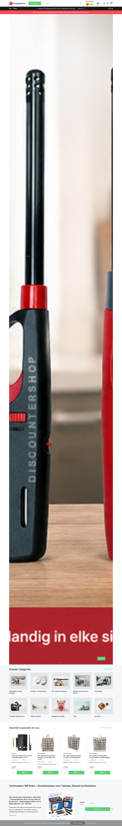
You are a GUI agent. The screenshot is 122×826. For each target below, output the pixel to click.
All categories (107, 669)
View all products (106, 727)
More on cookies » (91, 823)
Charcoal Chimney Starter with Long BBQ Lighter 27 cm (22, 756)
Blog (10, 8)
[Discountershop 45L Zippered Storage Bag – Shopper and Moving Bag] (73, 742)
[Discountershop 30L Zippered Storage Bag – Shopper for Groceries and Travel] (48, 742)
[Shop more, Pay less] (17, 3)
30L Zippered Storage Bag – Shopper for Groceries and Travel (47, 757)
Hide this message (77, 823)
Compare (24, 760)
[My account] (104, 3)
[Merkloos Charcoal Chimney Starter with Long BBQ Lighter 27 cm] (22, 742)
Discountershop (41, 753)
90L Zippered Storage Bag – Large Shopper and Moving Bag (99, 756)
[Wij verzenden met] (90, 3)
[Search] (80, 3)
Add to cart (98, 809)
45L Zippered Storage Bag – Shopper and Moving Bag (72, 756)
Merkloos (14, 753)
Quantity (82, 809)
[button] (62, 662)
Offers (15, 8)
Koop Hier (101, 658)
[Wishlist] (107, 3)
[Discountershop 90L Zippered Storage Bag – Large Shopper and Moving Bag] (99, 742)
